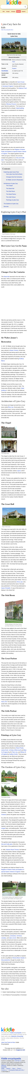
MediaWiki (3, 1067)
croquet (3, 828)
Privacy (19, 1068)
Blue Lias (10, 407)
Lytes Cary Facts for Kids (8, 1042)
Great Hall (6, 276)
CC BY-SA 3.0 (17, 1060)
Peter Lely (15, 752)
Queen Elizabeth (5, 588)
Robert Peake (19, 748)
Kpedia (18, 11)
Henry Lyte (20, 582)
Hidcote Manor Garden (18, 958)
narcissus (19, 936)
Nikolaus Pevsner (11, 104)
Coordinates (4, 71)
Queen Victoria (14, 350)
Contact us (4, 1070)
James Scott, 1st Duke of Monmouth (11, 750)
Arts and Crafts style (6, 844)
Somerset (5, 86)
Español (23, 11)
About (13, 1068)
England (14, 68)
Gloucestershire (5, 960)
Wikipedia (3, 1065)
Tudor (13, 61)
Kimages (13, 11)
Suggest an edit (20, 1050)
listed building (20, 108)
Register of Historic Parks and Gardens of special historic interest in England (13, 152)
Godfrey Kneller (13, 754)
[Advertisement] (14, 17)
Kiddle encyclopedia (15, 1033)
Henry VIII (4, 702)
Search (25, 7)
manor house (20, 82)
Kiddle (2, 1068)
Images (8, 11)
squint (19, 471)
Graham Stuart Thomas (12, 849)
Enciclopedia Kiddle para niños (16, 1070)
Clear (22, 6)
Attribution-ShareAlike (17, 1036)
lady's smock (12, 938)
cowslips (3, 938)
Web (4, 11)
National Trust (23, 88)
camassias (13, 936)
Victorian (3, 814)
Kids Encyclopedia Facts (7, 29)
